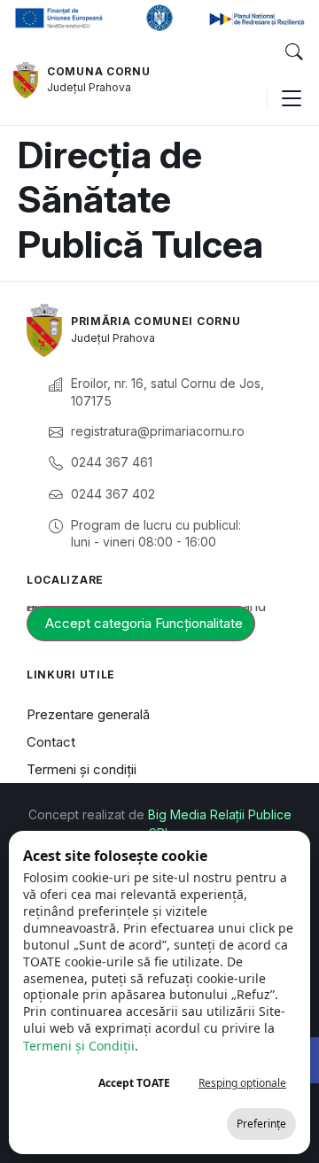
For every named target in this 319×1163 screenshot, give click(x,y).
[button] (293, 52)
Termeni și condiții (81, 769)
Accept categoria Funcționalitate (144, 623)
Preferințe (261, 1123)
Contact (51, 741)
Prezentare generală (88, 714)
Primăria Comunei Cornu (155, 321)
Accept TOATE (134, 1082)
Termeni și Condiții (79, 1045)
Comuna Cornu (98, 71)
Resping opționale (242, 1082)
